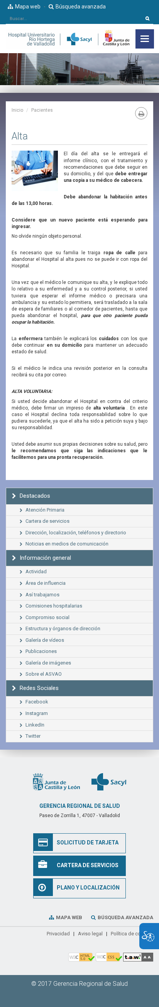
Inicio (17, 110)
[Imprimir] (141, 113)
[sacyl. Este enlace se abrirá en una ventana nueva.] (108, 781)
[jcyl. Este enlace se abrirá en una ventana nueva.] (56, 781)
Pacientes (42, 110)
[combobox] (74, 18)
